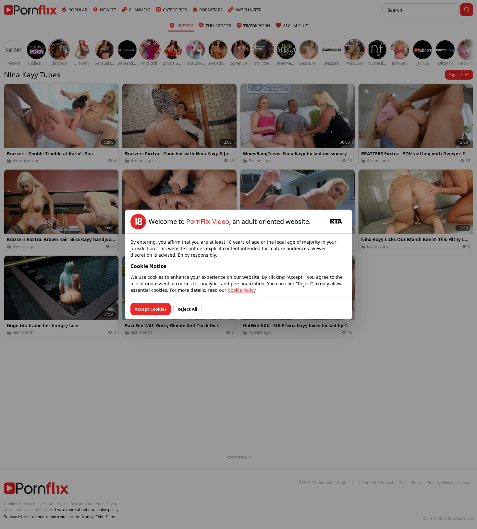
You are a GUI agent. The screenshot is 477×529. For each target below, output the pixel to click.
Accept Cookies (150, 309)
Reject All (187, 309)
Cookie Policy (241, 290)
